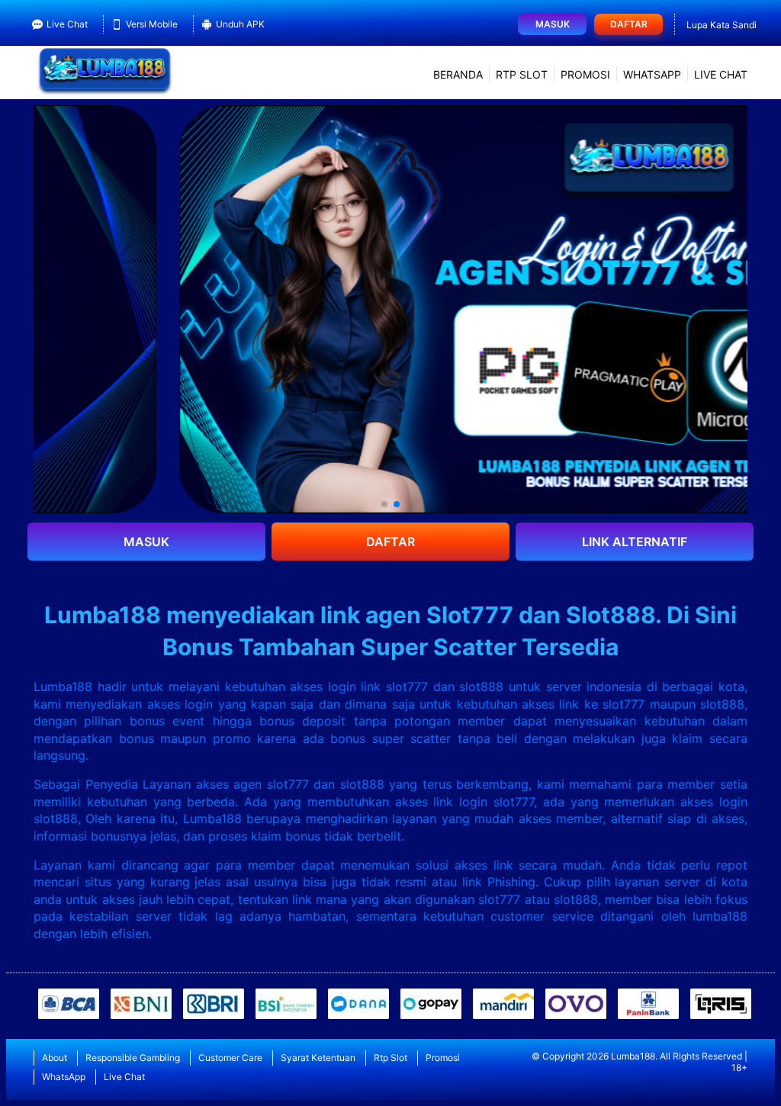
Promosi (585, 74)
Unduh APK (240, 24)
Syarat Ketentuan (318, 1057)
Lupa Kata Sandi (721, 25)
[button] (384, 504)
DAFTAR (390, 541)
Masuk (552, 24)
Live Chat (67, 24)
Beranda (458, 74)
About (54, 1057)
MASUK (146, 541)
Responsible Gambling (132, 1057)
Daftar (629, 24)
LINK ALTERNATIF (634, 541)
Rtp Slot (522, 74)
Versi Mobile (152, 24)
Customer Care (230, 1057)
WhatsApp (652, 74)
